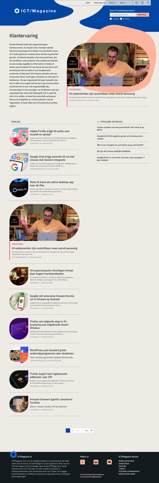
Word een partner (126, 461)
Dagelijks (116, 19)
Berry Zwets (34, 143)
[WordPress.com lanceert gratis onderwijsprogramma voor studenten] (18, 355)
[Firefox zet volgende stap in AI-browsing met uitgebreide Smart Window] (18, 329)
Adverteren (124, 463)
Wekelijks (126, 19)
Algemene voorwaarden (129, 471)
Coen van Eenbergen (76, 100)
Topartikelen (99, 3)
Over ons (122, 466)
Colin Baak (34, 194)
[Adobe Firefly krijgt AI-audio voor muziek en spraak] (18, 137)
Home (88, 3)
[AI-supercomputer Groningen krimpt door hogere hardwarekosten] (18, 276)
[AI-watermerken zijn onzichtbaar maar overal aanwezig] (108, 64)
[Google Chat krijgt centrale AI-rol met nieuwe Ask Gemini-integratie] (18, 162)
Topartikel (17, 244)
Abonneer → (143, 15)
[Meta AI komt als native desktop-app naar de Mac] (18, 188)
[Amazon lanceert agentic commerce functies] (18, 404)
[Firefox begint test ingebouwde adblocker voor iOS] (18, 379)
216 (86, 430)
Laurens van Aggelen (38, 169)
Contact (122, 469)
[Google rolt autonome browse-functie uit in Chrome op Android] (18, 301)
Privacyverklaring (127, 474)
